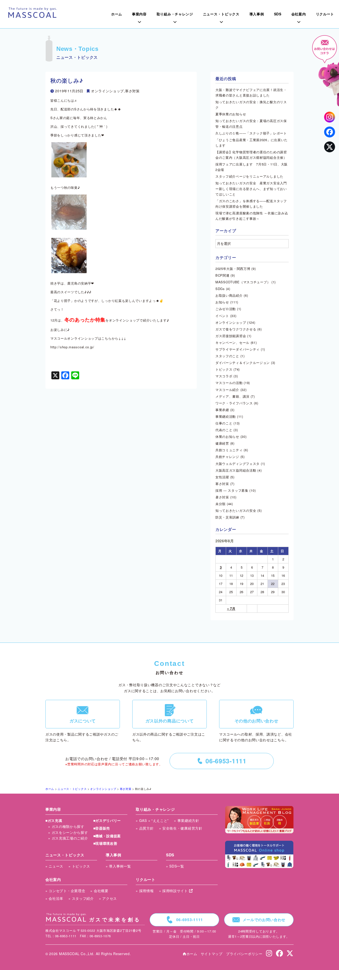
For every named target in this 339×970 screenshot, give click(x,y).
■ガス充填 (53, 820)
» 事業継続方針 (186, 820)
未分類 (220, 503)
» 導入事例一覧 (118, 866)
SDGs (220, 288)
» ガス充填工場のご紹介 (68, 838)
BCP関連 (222, 275)
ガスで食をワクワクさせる (235, 329)
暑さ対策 (222, 497)
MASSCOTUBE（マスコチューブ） (242, 282)
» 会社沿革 (54, 898)
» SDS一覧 (175, 866)
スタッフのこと (227, 356)
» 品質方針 (145, 828)
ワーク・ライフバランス (234, 403)
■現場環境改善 (105, 843)
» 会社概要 (99, 890)
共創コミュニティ (229, 450)
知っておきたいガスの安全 (235, 510)
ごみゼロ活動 (225, 308)
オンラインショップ (107, 90)
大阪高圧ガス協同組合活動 (235, 470)
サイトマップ (212, 953)
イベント (222, 315)
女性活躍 (222, 477)
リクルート (145, 879)
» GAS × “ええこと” (152, 820)
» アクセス (108, 898)
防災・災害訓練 (227, 517)
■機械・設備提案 (107, 835)
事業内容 (53, 809)
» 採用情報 (145, 890)
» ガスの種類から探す (66, 826)
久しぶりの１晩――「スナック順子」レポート (251, 133)
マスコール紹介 (227, 389)
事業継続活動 (225, 416)
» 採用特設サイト (174, 890)
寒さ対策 (132, 90)
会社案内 (53, 879)
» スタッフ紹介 (81, 898)
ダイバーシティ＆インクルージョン (242, 362)
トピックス (224, 369)
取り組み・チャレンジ (155, 809)
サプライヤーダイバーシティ (237, 349)
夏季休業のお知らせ (230, 114)
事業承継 (222, 409)
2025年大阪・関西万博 (232, 268)
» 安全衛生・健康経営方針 (181, 828)
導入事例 (113, 855)
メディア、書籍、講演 (232, 396)
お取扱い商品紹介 (229, 295)
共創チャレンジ (227, 456)
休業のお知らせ (227, 436)
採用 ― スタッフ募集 (231, 490)
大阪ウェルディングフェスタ (237, 463)
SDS (170, 855)
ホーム (190, 953)
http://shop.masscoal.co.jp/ (72, 347)
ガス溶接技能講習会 (230, 335)
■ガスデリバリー (107, 820)
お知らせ (222, 302)
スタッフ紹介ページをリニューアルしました (249, 176)
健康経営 (222, 443)
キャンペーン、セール (232, 342)
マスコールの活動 (229, 382)
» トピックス (79, 866)
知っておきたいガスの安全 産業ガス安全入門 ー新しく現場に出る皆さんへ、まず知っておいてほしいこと (252, 188)
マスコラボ (224, 376)
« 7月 (231, 608)
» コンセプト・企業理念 (65, 890)
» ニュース (54, 866)
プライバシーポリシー (244, 953)
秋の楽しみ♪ (66, 80)
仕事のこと (224, 423)
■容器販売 (101, 828)
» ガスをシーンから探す (68, 832)
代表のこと (224, 429)
